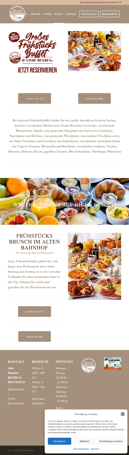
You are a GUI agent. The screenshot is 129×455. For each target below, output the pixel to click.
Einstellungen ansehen (111, 441)
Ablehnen (84, 441)
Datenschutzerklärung (81, 448)
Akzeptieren (59, 441)
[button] (122, 414)
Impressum (95, 448)
